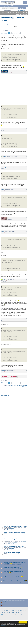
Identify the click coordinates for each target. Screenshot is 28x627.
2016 (18, 610)
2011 (7, 612)
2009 (13, 612)
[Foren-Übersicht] (8, 2)
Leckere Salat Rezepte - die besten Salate (14, 546)
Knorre (5, 156)
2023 (23, 608)
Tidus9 (10, 70)
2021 (4, 610)
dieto (3, 189)
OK (22, 622)
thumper (3, 370)
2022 (2, 610)
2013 (2, 612)
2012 (4, 612)
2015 (21, 610)
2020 (7, 610)
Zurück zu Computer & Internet (9, 389)
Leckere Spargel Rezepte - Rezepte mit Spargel (15, 526)
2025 (17, 608)
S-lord (5, 279)
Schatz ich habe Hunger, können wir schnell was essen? (15, 539)
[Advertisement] (14, 89)
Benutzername (5, 8)
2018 (13, 610)
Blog (22, 614)
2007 (18, 612)
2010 (10, 612)
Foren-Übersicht (5, 614)
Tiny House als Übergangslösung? (12, 567)
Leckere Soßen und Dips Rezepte (12, 552)
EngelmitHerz (14, 542)
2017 (16, 610)
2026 (14, 608)
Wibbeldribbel (11, 528)
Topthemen (3, 608)
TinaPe (19, 568)
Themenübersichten (9, 608)
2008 (16, 612)
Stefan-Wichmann (22, 577)
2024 (20, 608)
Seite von (4, 33)
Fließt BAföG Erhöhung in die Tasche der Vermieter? (13, 572)
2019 (10, 610)
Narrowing (4, 167)
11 (19, 33)
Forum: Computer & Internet (6, 24)
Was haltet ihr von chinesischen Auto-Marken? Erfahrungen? (15, 563)
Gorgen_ (20, 573)
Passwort (12, 8)
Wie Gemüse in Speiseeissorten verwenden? (14, 580)
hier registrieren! (21, 10)
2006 (21, 612)
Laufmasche (23, 541)
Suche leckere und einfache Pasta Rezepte (14, 532)
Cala (21, 527)
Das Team (4, 616)
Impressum (11, 614)
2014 (24, 610)
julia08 (3, 231)
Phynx (19, 564)
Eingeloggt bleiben (7, 10)
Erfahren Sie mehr (4, 625)
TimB (3, 318)
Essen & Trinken (10, 529)
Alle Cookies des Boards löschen (13, 616)
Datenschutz (17, 614)
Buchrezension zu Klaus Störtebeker (12, 576)
